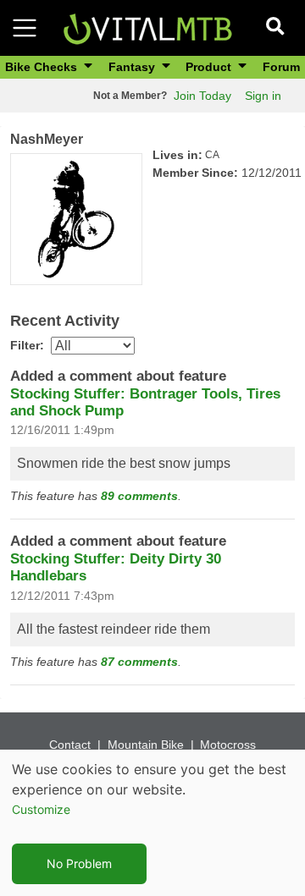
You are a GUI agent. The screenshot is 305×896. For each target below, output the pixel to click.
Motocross (228, 744)
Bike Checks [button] (42, 67)
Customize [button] (41, 809)
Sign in (263, 95)
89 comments (139, 496)
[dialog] (152, 823)
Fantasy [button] (133, 67)
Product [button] (210, 67)
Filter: (27, 345)
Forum (281, 67)
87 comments (139, 661)
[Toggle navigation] (24, 28)
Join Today (202, 95)
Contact (70, 744)
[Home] (147, 26)
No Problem (79, 863)
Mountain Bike (146, 744)
